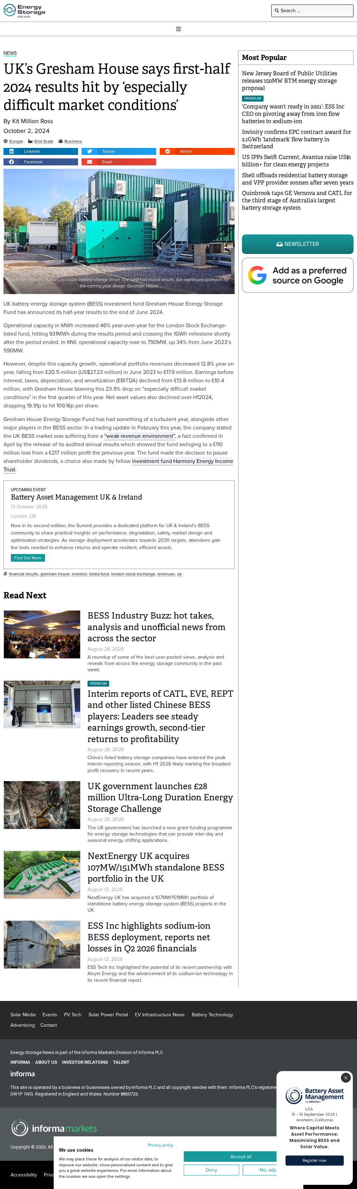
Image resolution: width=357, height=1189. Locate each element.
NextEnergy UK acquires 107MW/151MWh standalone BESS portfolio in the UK (156, 867)
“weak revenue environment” (139, 436)
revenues (166, 574)
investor (79, 574)
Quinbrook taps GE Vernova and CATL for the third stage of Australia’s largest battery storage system (297, 200)
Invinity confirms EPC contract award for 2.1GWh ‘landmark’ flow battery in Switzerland (296, 139)
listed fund (99, 574)
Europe (16, 141)
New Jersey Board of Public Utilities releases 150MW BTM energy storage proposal (289, 81)
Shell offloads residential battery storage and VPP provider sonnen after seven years (298, 179)
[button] (40, 151)
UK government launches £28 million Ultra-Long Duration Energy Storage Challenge (160, 797)
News (10, 53)
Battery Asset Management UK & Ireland (76, 497)
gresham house (55, 574)
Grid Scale (43, 141)
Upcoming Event (28, 489)
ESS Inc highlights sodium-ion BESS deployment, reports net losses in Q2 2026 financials (149, 937)
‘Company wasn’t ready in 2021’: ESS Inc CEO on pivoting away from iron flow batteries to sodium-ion (293, 114)
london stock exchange (133, 574)
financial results (23, 574)
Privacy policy (160, 1145)
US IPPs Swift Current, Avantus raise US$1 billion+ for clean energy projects (296, 161)
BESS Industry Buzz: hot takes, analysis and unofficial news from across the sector (157, 627)
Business (73, 141)
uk (179, 574)
